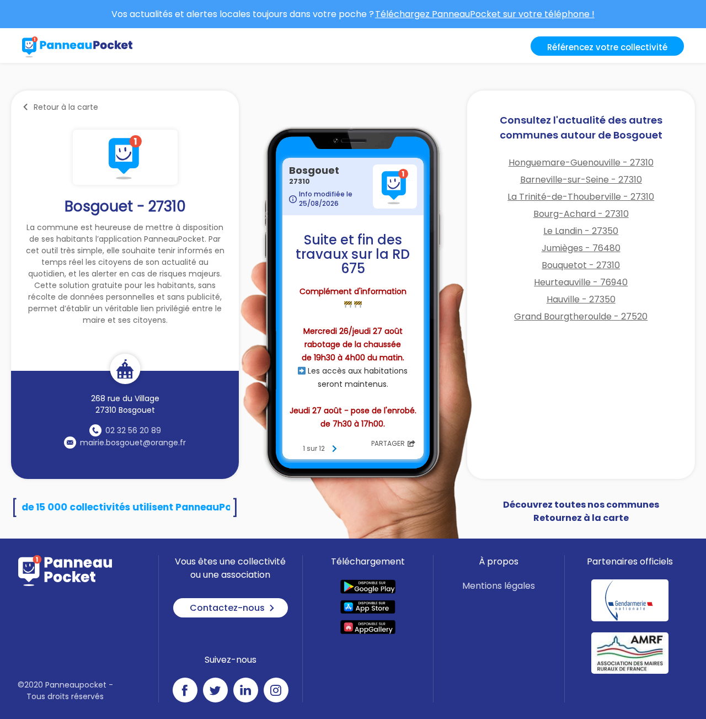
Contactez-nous (227, 607)
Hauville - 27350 (581, 299)
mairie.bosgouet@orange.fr (133, 442)
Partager (388, 443)
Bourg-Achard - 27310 (581, 213)
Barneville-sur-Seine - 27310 (581, 179)
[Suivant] (334, 448)
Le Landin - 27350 (580, 231)
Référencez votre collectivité (607, 47)
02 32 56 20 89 (133, 430)
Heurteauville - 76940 (581, 282)
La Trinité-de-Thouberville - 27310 (580, 196)
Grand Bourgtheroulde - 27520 (581, 316)
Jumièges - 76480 (581, 248)
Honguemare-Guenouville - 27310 (581, 162)
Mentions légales (498, 585)
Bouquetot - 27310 (581, 265)
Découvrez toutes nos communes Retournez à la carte (581, 511)
